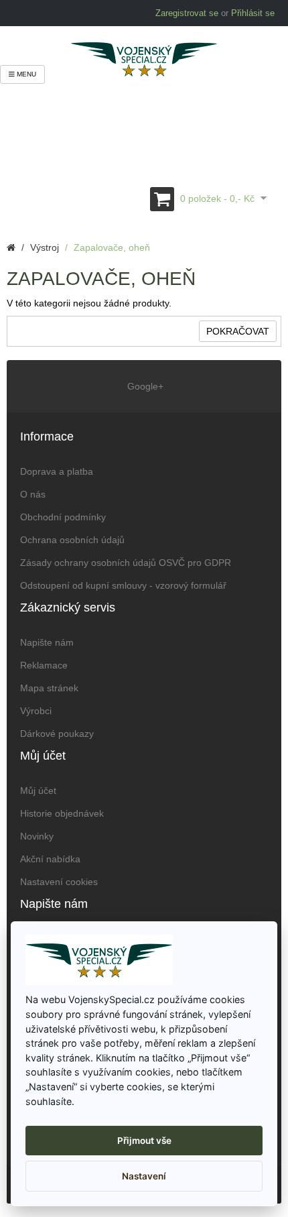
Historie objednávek (62, 813)
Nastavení (144, 1176)
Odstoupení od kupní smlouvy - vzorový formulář (123, 585)
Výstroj (44, 247)
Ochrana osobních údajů (72, 539)
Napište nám (47, 642)
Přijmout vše (144, 1140)
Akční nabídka (50, 859)
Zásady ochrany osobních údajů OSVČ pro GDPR (125, 562)
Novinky (37, 836)
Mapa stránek (49, 688)
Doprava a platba (56, 471)
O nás (33, 494)
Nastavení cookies (59, 881)
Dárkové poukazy (57, 733)
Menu (25, 74)
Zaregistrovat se (186, 13)
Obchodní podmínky (63, 517)
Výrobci (36, 710)
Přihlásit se (253, 13)
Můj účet (38, 790)
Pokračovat (237, 331)
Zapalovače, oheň (112, 247)
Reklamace (44, 665)
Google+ (144, 386)
